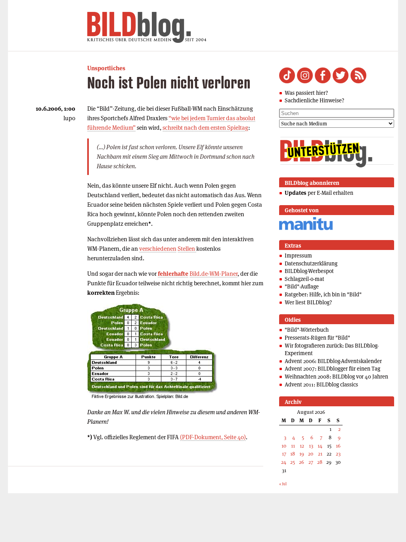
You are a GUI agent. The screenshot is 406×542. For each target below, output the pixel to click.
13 (311, 445)
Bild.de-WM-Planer (213, 273)
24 (283, 462)
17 (284, 453)
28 (319, 462)
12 (302, 445)
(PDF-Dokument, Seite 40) (213, 437)
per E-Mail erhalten (319, 192)
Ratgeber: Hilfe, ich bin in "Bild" (323, 294)
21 (320, 453)
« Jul (283, 483)
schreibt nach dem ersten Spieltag (205, 127)
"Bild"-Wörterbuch (307, 329)
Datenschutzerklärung (311, 263)
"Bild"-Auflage (302, 286)
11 (293, 445)
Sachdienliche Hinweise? (314, 100)
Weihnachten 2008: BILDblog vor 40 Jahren (336, 376)
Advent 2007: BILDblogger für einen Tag (332, 368)
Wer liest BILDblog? (308, 302)
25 (292, 462)
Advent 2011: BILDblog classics (321, 384)
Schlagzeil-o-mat (304, 279)
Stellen (187, 248)
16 (338, 445)
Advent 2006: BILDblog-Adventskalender (333, 361)
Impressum (298, 255)
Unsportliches (106, 68)
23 (338, 453)
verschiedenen (157, 248)
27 (310, 462)
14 (320, 445)
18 (292, 453)
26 (301, 462)
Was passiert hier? (306, 92)
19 (301, 453)
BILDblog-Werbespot (309, 271)
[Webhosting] (306, 228)
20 (310, 453)
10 (284, 445)
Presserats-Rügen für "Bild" (317, 337)
